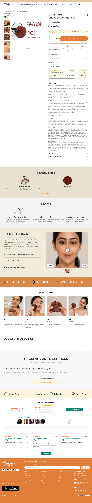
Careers (27, 479)
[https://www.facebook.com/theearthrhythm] (3, 470)
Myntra (59, 479)
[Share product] (87, 15)
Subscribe (85, 467)
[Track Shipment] (79, 4)
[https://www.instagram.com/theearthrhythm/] (7, 470)
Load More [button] (46, 453)
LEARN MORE (46, 193)
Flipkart (59, 477)
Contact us (43, 482)
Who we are (27, 473)
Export (26, 482)
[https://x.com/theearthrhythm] (17, 470)
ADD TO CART (74, 39)
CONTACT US (46, 382)
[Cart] (86, 4)
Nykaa (59, 473)
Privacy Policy (44, 477)
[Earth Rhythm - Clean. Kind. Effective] (12, 463)
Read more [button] (36, 446)
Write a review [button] (74, 409)
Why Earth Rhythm (29, 475)
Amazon (60, 475)
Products (10, 11)
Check (84, 58)
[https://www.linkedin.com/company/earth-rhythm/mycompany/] (14, 470)
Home (5, 11)
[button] (26, 48)
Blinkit (59, 480)
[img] (8, 436)
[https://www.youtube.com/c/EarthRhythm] (10, 470)
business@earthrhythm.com (81, 488)
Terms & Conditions (45, 479)
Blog (42, 473)
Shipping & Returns (45, 480)
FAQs (26, 477)
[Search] (81, 4)
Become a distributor (29, 480)
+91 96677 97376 (84, 482)
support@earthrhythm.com (81, 480)
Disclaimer (43, 475)
